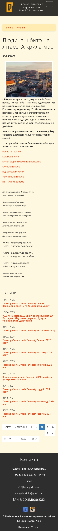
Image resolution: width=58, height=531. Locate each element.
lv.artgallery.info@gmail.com (29, 493)
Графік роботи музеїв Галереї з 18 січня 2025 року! (27, 366)
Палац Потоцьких (11, 151)
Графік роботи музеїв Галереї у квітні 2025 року (28, 330)
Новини (21, 27)
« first (7, 427)
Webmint (35, 527)
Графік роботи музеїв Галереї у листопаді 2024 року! (28, 402)
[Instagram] (32, 509)
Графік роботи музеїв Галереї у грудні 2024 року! (26, 390)
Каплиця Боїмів (10, 156)
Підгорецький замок (13, 171)
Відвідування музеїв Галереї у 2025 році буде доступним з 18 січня (27, 378)
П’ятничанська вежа (13, 181)
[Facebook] (25, 509)
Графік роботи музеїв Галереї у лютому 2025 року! (27, 353)
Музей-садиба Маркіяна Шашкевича (21, 161)
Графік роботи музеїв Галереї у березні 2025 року (26, 341)
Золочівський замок (13, 176)
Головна (9, 27)
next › (23, 438)
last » (34, 438)
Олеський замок (11, 166)
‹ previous (21, 427)
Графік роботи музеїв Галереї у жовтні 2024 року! (26, 415)
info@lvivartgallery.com (29, 487)
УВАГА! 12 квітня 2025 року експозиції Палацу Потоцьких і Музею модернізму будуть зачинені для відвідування (27, 318)
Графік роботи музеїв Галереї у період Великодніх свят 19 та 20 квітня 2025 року (25, 304)
